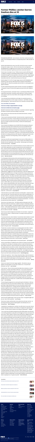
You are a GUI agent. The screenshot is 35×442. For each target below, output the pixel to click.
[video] (32, 382)
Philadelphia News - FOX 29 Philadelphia (21, 423)
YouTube (30, 437)
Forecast (11, 405)
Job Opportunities (29, 410)
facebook (25, 437)
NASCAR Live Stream (30, 425)
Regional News (21, 419)
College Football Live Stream (30, 423)
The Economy (3, 424)
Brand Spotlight (12, 425)
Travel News (11, 409)
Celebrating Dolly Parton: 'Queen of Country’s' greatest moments (9, 392)
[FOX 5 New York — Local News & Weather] (4, 2)
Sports (2, 415)
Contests (28, 413)
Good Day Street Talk (22, 406)
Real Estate (2, 426)
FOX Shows (28, 408)
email (33, 437)
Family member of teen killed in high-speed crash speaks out (9, 384)
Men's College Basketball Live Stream (30, 428)
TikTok (28, 437)
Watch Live (2, 405)
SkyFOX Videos (12, 424)
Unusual (2, 413)
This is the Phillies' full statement (8, 103)
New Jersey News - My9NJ (21, 421)
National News (3, 409)
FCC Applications (29, 415)
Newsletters (2, 416)
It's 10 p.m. (28, 416)
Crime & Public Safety (4, 411)
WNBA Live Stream (30, 431)
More (23, 1)
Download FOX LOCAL (30, 409)
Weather (11, 404)
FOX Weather (11, 411)
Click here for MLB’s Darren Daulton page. (10, 107)
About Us (29, 404)
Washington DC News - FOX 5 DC (22, 425)
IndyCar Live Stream (30, 426)
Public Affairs (29, 411)
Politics (2, 410)
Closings (11, 406)
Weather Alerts (12, 407)
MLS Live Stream (29, 432)
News (6, 14)
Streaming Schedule (3, 406)
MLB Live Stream (29, 424)
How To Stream (29, 405)
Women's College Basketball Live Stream (30, 430)
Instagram (27, 437)
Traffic (11, 408)
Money (2, 419)
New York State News (4, 408)
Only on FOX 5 (12, 419)
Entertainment (3, 412)
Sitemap (2, 417)
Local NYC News (3, 407)
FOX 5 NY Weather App (13, 410)
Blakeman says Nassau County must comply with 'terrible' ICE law (9, 388)
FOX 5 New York (3, 14)
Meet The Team (29, 406)
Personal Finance (3, 425)
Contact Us (28, 412)
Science (2, 414)
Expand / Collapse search (33, 2)
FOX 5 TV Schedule (29, 407)
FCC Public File (29, 414)
